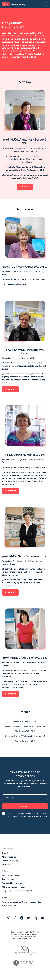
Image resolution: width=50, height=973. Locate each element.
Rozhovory (6, 864)
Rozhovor (26, 187)
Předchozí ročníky (10, 861)
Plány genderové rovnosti (13, 887)
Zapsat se (25, 806)
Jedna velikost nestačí (12, 883)
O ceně (5, 853)
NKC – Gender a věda (11, 876)
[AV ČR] (25, 963)
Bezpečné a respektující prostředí (17, 891)
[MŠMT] (25, 935)
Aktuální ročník (9, 857)
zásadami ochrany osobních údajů (32, 816)
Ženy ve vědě (8, 879)
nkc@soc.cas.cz (9, 906)
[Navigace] (46, 4)
